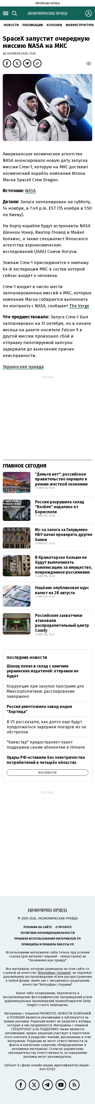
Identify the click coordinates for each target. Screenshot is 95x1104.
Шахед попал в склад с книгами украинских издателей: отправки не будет (42, 671)
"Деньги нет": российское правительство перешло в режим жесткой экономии (61, 479)
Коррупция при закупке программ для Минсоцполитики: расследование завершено (45, 691)
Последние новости (27, 657)
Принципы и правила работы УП (47, 944)
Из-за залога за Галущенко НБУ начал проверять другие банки (63, 534)
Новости (11, 25)
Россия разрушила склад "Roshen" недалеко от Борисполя (59, 506)
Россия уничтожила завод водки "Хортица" (39, 709)
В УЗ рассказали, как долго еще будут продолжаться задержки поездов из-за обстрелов (46, 726)
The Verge (79, 305)
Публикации (32, 25)
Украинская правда (23, 366)
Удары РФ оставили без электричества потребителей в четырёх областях (46, 760)
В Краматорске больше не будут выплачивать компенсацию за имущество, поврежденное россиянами (63, 565)
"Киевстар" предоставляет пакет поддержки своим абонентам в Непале (46, 745)
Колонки (54, 25)
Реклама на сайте (38, 927)
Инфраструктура (80, 25)
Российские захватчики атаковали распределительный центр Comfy (62, 623)
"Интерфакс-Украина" (54, 973)
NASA (30, 190)
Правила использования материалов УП (47, 938)
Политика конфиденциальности (48, 933)
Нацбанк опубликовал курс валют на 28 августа (62, 590)
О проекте (63, 927)
